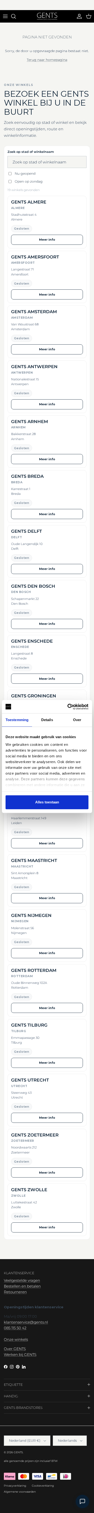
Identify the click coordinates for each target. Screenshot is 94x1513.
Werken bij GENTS (20, 1354)
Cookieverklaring (43, 1485)
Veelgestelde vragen (22, 1280)
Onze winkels (16, 1339)
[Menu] (5, 16)
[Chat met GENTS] (82, 1501)
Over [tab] (77, 720)
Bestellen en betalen (22, 1286)
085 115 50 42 (15, 1328)
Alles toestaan (47, 802)
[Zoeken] (16, 16)
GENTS (18, 1452)
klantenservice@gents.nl (26, 1322)
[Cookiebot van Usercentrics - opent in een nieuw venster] (67, 707)
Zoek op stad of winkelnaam (30, 152)
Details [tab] (47, 720)
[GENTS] (47, 16)
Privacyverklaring (15, 1485)
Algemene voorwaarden (20, 1491)
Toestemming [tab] (17, 720)
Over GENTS (15, 1348)
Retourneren (15, 1292)
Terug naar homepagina (47, 60)
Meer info (47, 239)
